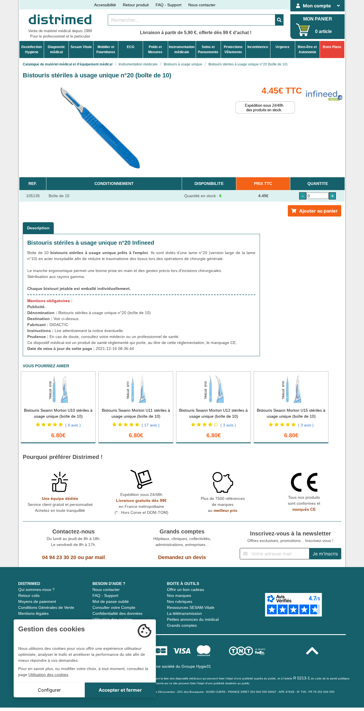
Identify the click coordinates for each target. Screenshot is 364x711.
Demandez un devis (182, 557)
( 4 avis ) (73, 425)
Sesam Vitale (81, 47)
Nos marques (179, 595)
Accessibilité (105, 5)
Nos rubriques (179, 601)
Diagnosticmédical (56, 49)
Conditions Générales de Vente (46, 607)
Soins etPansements (208, 49)
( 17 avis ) (151, 425)
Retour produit (136, 5)
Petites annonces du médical (193, 619)
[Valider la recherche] (279, 20)
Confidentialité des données (117, 613)
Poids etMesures (155, 49)
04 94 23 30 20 (59, 557)
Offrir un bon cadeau (185, 589)
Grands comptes (182, 625)
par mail (95, 557)
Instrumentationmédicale (182, 49)
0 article (323, 31)
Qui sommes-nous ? (36, 589)
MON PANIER (317, 19)
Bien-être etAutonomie (307, 49)
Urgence (282, 47)
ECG (130, 47)
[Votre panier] (303, 29)
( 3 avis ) (228, 425)
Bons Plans (332, 47)
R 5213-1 (301, 678)
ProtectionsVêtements (233, 49)
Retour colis (29, 595)
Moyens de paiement (37, 601)
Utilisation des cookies (48, 674)
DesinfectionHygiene (31, 49)
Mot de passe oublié (110, 601)
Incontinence (257, 47)
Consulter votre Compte (113, 607)
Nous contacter (202, 5)
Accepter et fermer (120, 690)
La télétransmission (184, 613)
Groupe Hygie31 (196, 666)
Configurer (49, 690)
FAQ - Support (168, 5)
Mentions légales (33, 613)
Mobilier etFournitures (105, 49)
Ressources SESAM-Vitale (190, 607)
